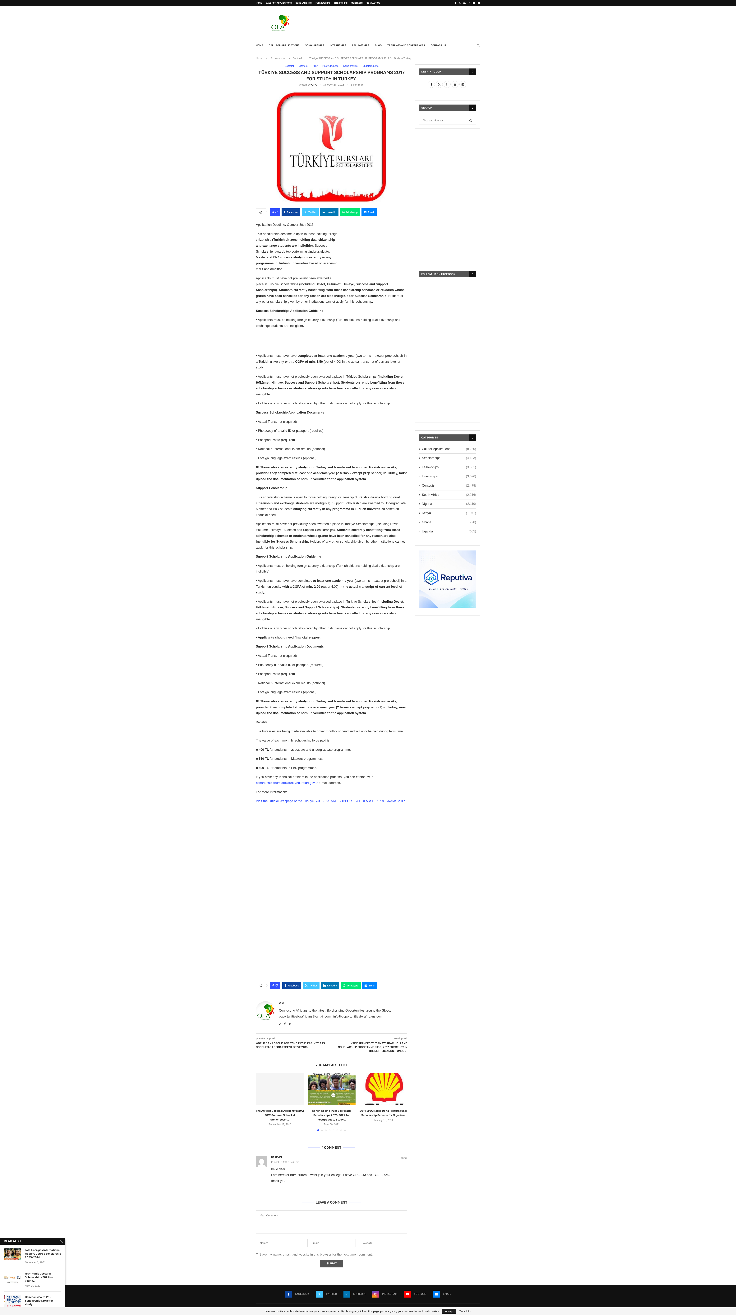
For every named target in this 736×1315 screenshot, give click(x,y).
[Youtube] (474, 3)
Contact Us (373, 3)
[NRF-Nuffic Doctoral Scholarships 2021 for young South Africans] (12, 1278)
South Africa (449, 495)
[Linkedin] (464, 3)
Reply (404, 1158)
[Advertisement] (410, 22)
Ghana (449, 522)
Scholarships (304, 3)
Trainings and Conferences (406, 45)
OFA (313, 84)
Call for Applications (279, 3)
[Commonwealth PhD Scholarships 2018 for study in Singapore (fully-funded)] (12, 1301)
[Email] (479, 3)
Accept (449, 1311)
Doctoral (297, 58)
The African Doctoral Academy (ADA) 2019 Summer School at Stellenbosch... (280, 1115)
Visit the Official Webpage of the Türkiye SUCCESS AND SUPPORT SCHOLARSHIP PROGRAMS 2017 (331, 801)
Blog (378, 45)
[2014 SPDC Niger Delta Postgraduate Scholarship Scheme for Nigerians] (383, 1089)
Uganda (449, 531)
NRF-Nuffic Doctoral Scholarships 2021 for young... (39, 1277)
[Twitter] (459, 3)
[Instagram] (469, 3)
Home (259, 3)
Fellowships (322, 3)
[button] (261, 1102)
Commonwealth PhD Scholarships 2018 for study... (39, 1300)
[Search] (478, 45)
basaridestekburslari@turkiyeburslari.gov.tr (287, 783)
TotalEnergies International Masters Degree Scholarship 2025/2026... (43, 1253)
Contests (357, 3)
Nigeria (449, 504)
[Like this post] (276, 212)
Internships (340, 3)
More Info (465, 1311)
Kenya (449, 513)
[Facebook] (455, 3)
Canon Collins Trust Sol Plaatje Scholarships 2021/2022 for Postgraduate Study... (331, 1115)
